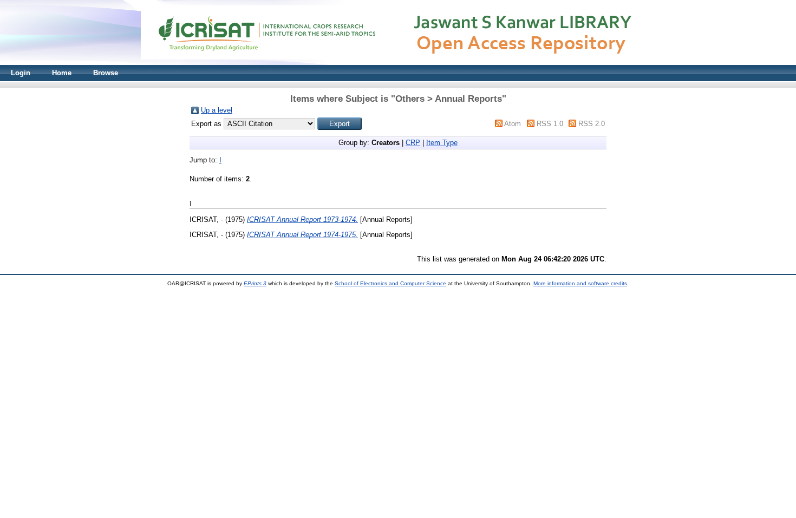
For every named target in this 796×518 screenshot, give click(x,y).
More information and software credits (580, 283)
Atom (512, 124)
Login (20, 73)
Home (61, 73)
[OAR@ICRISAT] (398, 62)
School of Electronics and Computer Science (390, 283)
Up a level (216, 110)
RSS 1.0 (550, 124)
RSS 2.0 (591, 124)
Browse (105, 73)
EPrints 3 (255, 283)
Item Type (442, 143)
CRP (413, 143)
